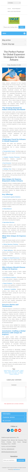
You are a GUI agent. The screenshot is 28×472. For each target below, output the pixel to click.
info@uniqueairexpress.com (9, 451)
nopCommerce (16, 469)
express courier (15, 370)
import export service (13, 371)
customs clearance (14, 374)
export (5, 371)
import (21, 370)
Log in (9, 8)
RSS (15, 430)
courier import (8, 373)
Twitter (12, 430)
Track (22, 27)
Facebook (8, 430)
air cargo (14, 373)
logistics (21, 371)
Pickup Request (16, 8)
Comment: (14, 385)
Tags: (13, 369)
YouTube (19, 430)
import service (7, 370)
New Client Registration (14, 11)
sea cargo (20, 373)
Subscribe (21, 460)
